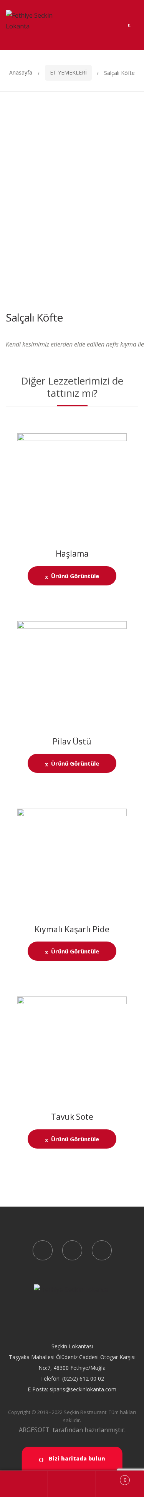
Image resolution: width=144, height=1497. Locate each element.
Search (72, 1484)
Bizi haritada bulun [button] (76, 1458)
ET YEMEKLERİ (68, 72)
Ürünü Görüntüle (75, 576)
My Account (24, 1484)
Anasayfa (20, 72)
